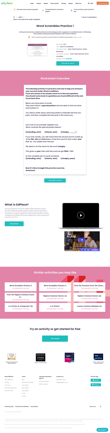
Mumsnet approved (11, 388)
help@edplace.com (62, 382)
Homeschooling (43, 381)
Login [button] (91, 3)
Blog (23, 379)
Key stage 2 (25, 388)
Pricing (63, 3)
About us (78, 3)
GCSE (23, 393)
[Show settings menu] (85, 249)
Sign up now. (78, 37)
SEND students (43, 384)
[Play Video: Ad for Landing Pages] (82, 240)
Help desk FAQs (60, 379)
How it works (55, 3)
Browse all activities (28, 382)
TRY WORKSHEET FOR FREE (20, 288)
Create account (103, 3)
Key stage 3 (25, 390)
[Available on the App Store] (98, 381)
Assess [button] (39, 3)
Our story (7, 385)
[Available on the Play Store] (98, 385)
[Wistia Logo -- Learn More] (95, 249)
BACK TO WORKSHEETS (90, 17)
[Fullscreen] (88, 249)
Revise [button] (46, 3)
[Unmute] (81, 249)
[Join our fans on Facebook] (100, 406)
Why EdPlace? (9, 379)
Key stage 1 (25, 385)
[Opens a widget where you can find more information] (102, 430)
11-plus (24, 396)
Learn (32, 3)
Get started (14, 224)
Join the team (9, 390)
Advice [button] (70, 3)
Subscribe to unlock (68, 63)
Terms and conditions (22, 406)
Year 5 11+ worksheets (66, 47)
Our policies (34, 406)
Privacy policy (9, 406)
